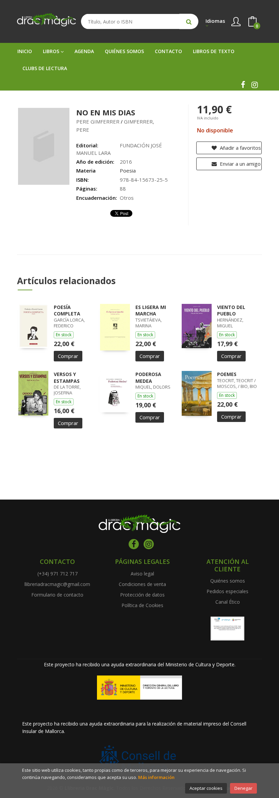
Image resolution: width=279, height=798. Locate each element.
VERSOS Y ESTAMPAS (67, 377)
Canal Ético (227, 602)
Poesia (128, 170)
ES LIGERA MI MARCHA (150, 310)
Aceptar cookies (206, 788)
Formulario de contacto (57, 594)
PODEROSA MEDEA (148, 377)
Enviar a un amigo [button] (239, 163)
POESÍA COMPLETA (67, 310)
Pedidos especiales (227, 591)
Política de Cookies (142, 605)
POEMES (226, 374)
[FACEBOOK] (243, 85)
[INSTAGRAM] (254, 85)
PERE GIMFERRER (97, 121)
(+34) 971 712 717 (57, 573)
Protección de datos (142, 594)
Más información (156, 777)
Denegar (243, 788)
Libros (52, 51)
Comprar (68, 356)
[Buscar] (188, 21)
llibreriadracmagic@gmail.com (57, 584)
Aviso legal (142, 573)
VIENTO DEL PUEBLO (231, 310)
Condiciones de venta (142, 584)
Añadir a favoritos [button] (239, 147)
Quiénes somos (227, 580)
